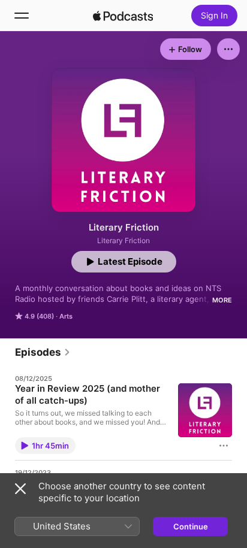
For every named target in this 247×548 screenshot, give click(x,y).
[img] (123, 16)
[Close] (20, 488)
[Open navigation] (21, 15)
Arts (66, 316)
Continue (190, 526)
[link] (43, 352)
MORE (222, 300)
